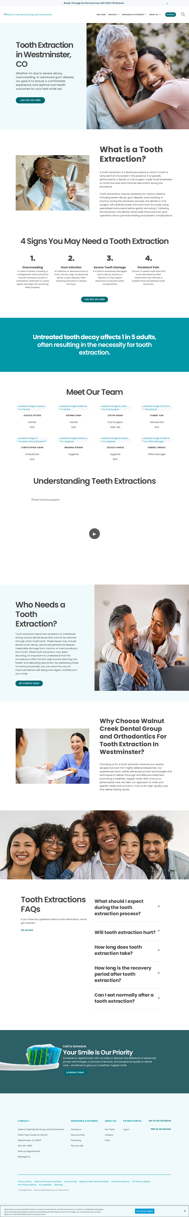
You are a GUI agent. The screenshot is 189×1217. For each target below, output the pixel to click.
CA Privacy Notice (120, 1181)
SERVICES (112, 14)
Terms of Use (70, 1181)
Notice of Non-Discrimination (94, 1181)
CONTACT (23, 1120)
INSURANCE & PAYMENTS (133, 14)
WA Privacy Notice (27, 1185)
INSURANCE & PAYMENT (84, 1120)
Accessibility (45, 1185)
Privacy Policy (25, 1181)
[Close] (185, 1211)
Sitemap (58, 1185)
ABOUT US (153, 14)
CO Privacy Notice (141, 1181)
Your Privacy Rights (144, 1211)
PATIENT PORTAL (132, 1120)
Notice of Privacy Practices (47, 1181)
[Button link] (183, 14)
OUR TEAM (101, 14)
